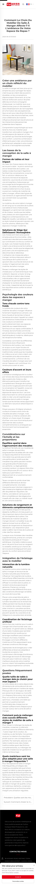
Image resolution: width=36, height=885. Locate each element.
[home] (13, 4)
